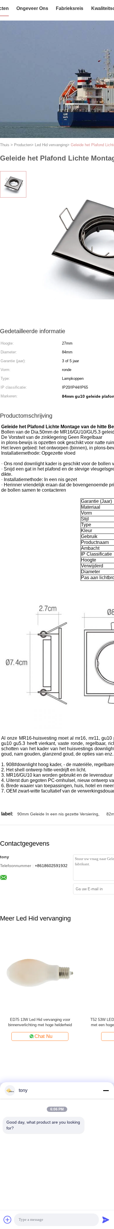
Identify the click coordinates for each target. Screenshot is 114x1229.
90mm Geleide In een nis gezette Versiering (57, 814)
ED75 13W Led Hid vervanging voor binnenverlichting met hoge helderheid (40, 1022)
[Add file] (8, 1219)
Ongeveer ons (32, 8)
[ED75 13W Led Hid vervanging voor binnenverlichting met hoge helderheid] (40, 973)
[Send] (105, 1219)
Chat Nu (43, 1036)
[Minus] (105, 1090)
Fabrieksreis (69, 8)
